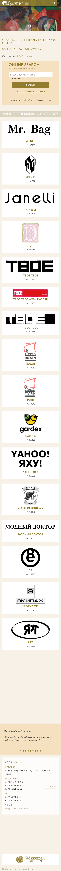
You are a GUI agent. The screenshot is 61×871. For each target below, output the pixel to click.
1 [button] (20, 750)
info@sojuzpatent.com (16, 808)
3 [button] (32, 25)
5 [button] (30, 750)
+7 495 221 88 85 (13, 797)
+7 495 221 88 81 (13, 788)
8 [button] (37, 750)
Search (30, 85)
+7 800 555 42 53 (14, 782)
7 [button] (35, 750)
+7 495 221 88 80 (13, 785)
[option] (30, 15)
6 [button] (32, 750)
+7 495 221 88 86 (13, 800)
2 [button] (30, 25)
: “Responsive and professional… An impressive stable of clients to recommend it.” (28, 736)
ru (58, 3)
